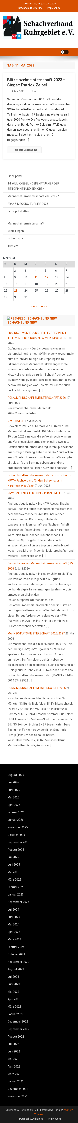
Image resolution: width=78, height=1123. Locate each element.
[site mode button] (65, 52)
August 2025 (16, 849)
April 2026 (14, 804)
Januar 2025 (16, 894)
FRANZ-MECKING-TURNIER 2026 (28, 203)
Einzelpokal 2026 (18, 211)
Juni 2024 (14, 917)
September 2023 (18, 961)
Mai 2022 (13, 1058)
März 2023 (14, 1006)
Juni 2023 (14, 984)
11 (36, 277)
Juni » (43, 306)
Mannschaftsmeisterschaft (26, 223)
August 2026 (16, 775)
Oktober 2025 (16, 834)
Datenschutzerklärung (30, 8)
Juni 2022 (14, 1051)
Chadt (34, 91)
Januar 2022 (16, 1081)
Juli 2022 (13, 1044)
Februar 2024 (16, 947)
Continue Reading (26, 149)
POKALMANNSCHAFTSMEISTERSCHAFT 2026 (37, 397)
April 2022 (14, 1066)
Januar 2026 (16, 819)
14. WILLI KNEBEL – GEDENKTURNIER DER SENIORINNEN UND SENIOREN (33, 186)
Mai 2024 (13, 924)
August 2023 (16, 969)
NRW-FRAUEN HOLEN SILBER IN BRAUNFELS (35, 493)
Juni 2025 (14, 864)
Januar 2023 (16, 1014)
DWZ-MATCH (16, 420)
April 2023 (14, 999)
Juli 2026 (13, 782)
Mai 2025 (13, 872)
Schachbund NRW (22, 322)
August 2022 (16, 1036)
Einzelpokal (15, 176)
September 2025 (18, 842)
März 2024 (14, 939)
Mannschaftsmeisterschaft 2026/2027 (33, 196)
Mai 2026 (13, 797)
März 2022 (14, 1074)
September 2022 (18, 1029)
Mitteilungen (16, 231)
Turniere (13, 246)
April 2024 (14, 931)
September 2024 (18, 902)
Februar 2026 (16, 812)
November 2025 (18, 827)
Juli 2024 (13, 909)
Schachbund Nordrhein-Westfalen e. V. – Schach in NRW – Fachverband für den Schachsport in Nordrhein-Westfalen (40, 480)
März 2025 (14, 879)
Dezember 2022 (18, 1021)
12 (46, 277)
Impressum (53, 8)
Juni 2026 (14, 790)
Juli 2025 (13, 857)
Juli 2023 (13, 976)
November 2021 (18, 1096)
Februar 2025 (16, 887)
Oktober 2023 (16, 954)
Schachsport (16, 238)
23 (15, 290)
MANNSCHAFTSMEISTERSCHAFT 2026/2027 (36, 633)
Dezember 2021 (18, 1088)
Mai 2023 (13, 991)
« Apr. (34, 306)
